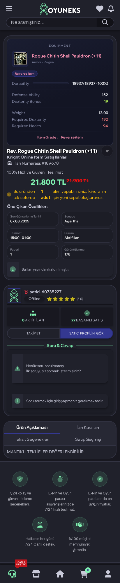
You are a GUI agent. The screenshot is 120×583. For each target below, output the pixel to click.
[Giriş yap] (108, 574)
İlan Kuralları (88, 427)
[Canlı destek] (12, 574)
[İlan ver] (36, 574)
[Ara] (105, 22)
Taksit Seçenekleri (32, 439)
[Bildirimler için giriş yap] (111, 9)
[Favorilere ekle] (107, 151)
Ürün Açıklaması (31, 427)
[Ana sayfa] (60, 574)
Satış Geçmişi (88, 439)
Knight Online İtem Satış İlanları (37, 157)
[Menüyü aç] (9, 9)
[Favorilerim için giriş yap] (99, 9)
